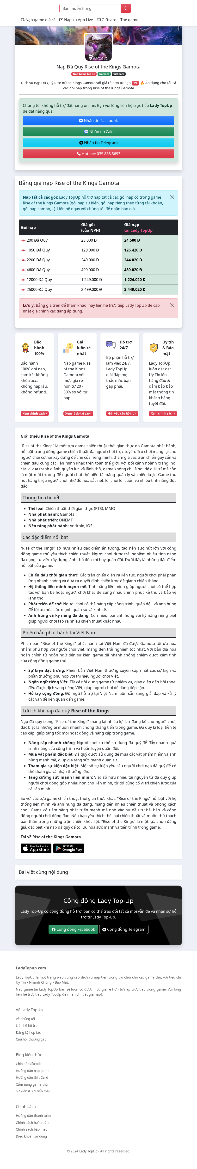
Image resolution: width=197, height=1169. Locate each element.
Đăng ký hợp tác (28, 1032)
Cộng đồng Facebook (75, 929)
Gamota (104, 74)
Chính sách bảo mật (31, 1129)
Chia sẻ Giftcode (29, 1063)
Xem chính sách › (35, 413)
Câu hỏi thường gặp (31, 1039)
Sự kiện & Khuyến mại (33, 1091)
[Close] (172, 197)
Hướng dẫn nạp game (32, 1070)
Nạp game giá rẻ (40, 19)
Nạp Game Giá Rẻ (84, 74)
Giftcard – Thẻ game (119, 19)
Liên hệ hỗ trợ (26, 1025)
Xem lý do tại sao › (78, 413)
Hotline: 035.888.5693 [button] (100, 153)
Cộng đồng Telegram (125, 929)
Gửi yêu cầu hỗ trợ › (122, 413)
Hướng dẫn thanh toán (33, 1115)
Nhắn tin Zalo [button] (101, 131)
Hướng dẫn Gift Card (32, 1077)
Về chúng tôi (25, 1018)
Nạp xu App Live (78, 19)
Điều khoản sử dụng (31, 1136)
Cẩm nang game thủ (32, 1084)
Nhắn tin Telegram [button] (100, 142)
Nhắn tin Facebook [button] (100, 120)
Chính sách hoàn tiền (32, 1122)
